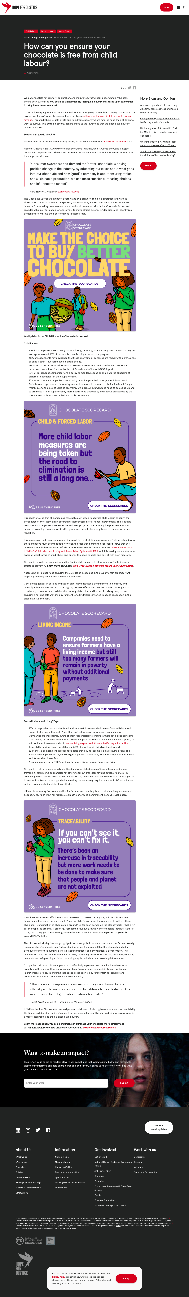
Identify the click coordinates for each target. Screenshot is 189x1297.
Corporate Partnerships (145, 1172)
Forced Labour (47, 31)
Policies (19, 1172)
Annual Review (23, 1177)
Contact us (139, 1157)
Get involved (100, 1157)
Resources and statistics (67, 1172)
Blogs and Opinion (42, 37)
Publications (61, 1188)
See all (148, 165)
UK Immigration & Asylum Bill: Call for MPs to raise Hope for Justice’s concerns (159, 132)
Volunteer (139, 1167)
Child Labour (31, 31)
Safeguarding (22, 1193)
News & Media (62, 1157)
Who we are (21, 1162)
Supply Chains (64, 31)
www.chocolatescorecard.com (99, 1027)
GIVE (166, 7)
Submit (124, 1083)
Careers (138, 1162)
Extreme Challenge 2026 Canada (110, 1205)
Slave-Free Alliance (68, 192)
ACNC (118, 1226)
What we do (21, 1157)
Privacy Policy (58, 1277)
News (27, 37)
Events (97, 1195)
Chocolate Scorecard (114, 141)
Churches (99, 1176)
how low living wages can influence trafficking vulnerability (96, 743)
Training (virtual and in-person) (70, 1182)
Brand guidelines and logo (28, 1182)
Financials (20, 1167)
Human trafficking (63, 1167)
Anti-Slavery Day (102, 1171)
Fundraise (99, 1181)
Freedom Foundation (104, 1200)
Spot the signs (62, 1177)
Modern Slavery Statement (29, 1188)
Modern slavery (62, 1162)
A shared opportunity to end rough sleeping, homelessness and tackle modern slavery (159, 109)
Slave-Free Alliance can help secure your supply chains (103, 566)
